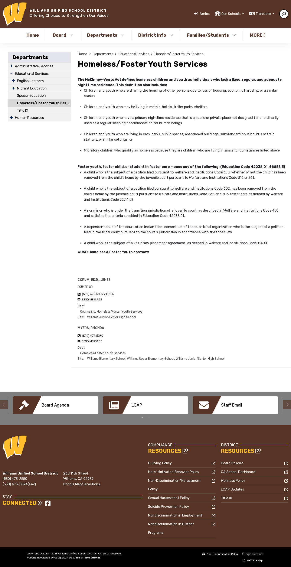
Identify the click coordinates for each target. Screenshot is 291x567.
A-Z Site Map (254, 560)
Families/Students (208, 35)
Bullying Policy (160, 463)
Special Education (31, 96)
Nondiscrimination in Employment (175, 515)
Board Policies (232, 463)
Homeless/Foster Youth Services (44, 103)
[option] (56, 405)
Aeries (205, 14)
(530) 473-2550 (15, 479)
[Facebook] (47, 504)
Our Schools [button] (231, 14)
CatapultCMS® (63, 557)
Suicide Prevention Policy (168, 507)
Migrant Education (32, 88)
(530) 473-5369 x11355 (98, 294)
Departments (102, 35)
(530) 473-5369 (92, 336)
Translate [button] (264, 14)
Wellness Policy (233, 481)
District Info (152, 35)
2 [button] (149, 417)
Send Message (92, 299)
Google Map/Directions (81, 484)
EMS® (79, 557)
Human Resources (29, 118)
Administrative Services (34, 66)
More (256, 35)
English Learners (30, 81)
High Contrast (254, 554)
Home (32, 35)
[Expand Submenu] (11, 65)
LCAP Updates (232, 489)
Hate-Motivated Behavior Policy (173, 472)
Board (59, 35)
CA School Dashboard (238, 472)
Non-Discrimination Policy (222, 554)
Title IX (22, 110)
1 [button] (142, 417)
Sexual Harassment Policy (169, 498)
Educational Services (32, 74)
